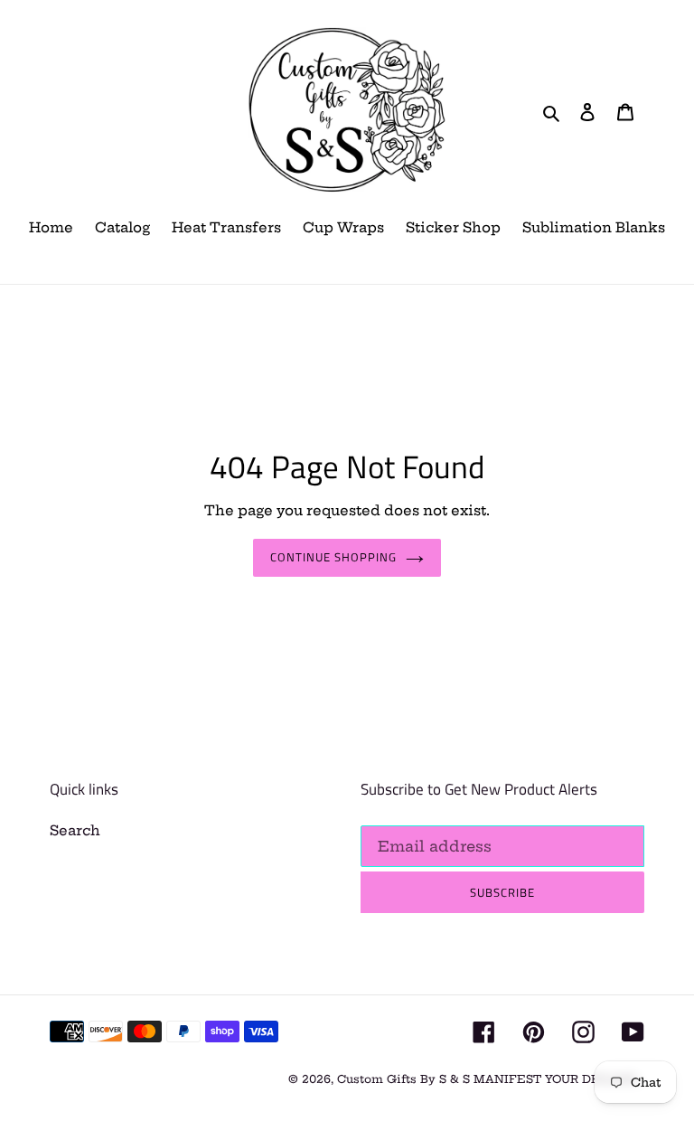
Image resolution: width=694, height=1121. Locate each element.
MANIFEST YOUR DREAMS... (559, 1079)
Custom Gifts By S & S (405, 1079)
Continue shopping (334, 557)
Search (75, 830)
